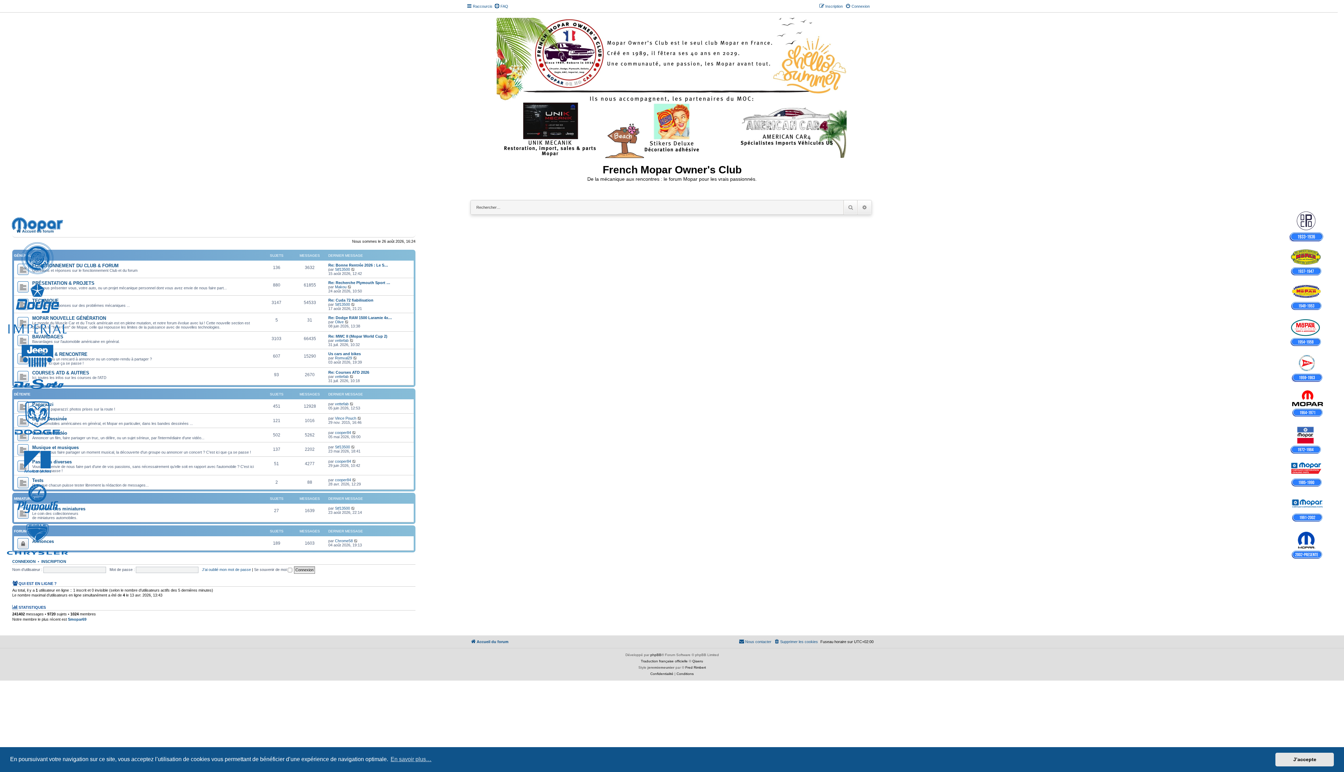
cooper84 (343, 432)
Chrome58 (344, 541)
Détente (22, 394)
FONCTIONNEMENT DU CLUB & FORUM (75, 265)
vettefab (342, 340)
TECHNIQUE (45, 300)
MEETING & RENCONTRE (60, 354)
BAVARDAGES (47, 336)
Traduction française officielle (664, 661)
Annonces (43, 541)
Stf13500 (342, 269)
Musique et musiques (55, 447)
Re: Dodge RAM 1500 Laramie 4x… (360, 318)
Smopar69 (77, 619)
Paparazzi (43, 404)
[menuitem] (501, 6)
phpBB (656, 655)
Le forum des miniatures (58, 508)
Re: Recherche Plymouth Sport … (359, 283)
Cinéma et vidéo (49, 433)
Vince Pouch (345, 418)
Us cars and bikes (344, 354)
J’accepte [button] (1304, 759)
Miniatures (24, 499)
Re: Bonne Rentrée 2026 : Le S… (358, 265)
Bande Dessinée (49, 418)
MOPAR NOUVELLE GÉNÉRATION (69, 318)
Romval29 (343, 358)
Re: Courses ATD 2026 (348, 372)
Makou (340, 287)
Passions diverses (52, 461)
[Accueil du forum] (672, 86)
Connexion (24, 561)
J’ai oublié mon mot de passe (226, 569)
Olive (339, 322)
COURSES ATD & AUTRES (60, 372)
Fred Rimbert (695, 667)
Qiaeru (697, 661)
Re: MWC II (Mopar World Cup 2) (357, 336)
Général (22, 255)
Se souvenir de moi (271, 569)
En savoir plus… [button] (411, 759)
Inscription (53, 561)
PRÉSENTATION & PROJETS (63, 283)
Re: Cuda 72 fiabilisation (350, 300)
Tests (37, 480)
